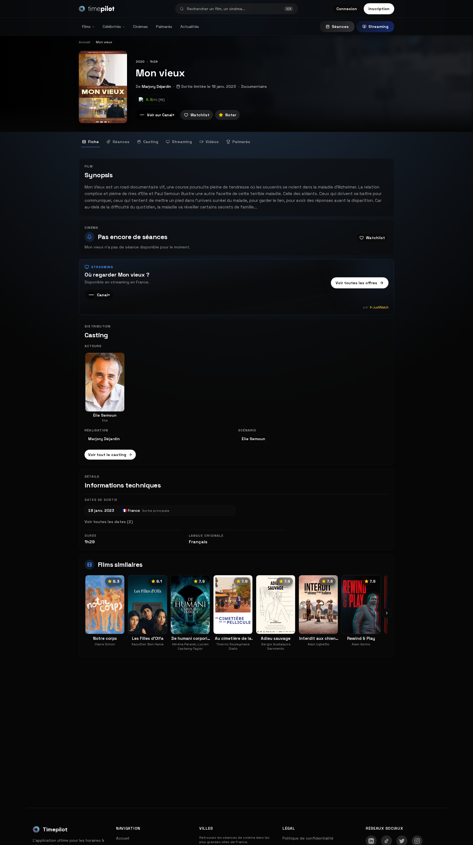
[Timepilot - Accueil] (96, 8)
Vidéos (212, 141)
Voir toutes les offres (356, 282)
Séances (340, 26)
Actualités (189, 26)
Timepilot (55, 829)
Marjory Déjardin (156, 86)
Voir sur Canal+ (161, 114)
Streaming (378, 26)
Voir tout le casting (107, 454)
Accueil (122, 838)
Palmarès (164, 26)
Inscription (379, 8)
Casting (150, 141)
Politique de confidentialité (307, 838)
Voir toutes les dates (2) (109, 521)
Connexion (346, 8)
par (365, 307)
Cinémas (140, 26)
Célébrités (112, 26)
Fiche (93, 141)
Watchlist (200, 114)
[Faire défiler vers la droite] (387, 613)
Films (86, 26)
